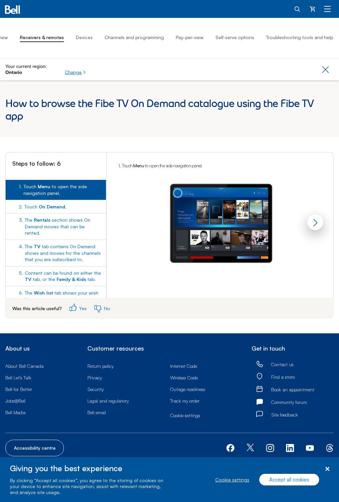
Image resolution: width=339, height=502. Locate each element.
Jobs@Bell (15, 401)
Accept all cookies (289, 479)
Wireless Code (184, 377)
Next (315, 222)
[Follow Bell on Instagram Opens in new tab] (270, 448)
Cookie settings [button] (185, 415)
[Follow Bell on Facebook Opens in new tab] (230, 447)
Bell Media (15, 412)
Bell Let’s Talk (18, 377)
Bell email (96, 412)
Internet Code (183, 366)
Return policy (100, 366)
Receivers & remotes (42, 37)
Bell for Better (18, 389)
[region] (169, 479)
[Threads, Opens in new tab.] (330, 447)
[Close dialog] (327, 469)
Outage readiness (187, 389)
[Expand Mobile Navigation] (327, 8)
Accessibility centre (35, 448)
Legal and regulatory (108, 401)
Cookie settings (232, 479)
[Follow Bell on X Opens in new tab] (250, 448)
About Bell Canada (24, 366)
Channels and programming (134, 37)
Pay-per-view (190, 37)
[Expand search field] (297, 8)
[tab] (56, 189)
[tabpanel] (220, 217)
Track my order (185, 401)
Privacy (94, 377)
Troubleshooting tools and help (299, 37)
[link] (260, 364)
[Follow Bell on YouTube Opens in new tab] (310, 447)
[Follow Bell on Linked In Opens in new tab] (290, 447)
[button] (75, 72)
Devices (84, 37)
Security (95, 389)
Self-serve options (235, 37)
